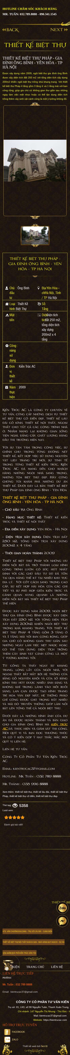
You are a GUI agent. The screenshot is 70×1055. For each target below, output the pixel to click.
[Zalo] (62, 908)
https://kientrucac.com (55, 1020)
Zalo (15, 1039)
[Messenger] (62, 921)
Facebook (18, 1031)
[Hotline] (8, 965)
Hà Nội (52, 297)
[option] (35, 236)
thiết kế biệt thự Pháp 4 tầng (35, 630)
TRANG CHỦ (35, 967)
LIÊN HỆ (57, 967)
